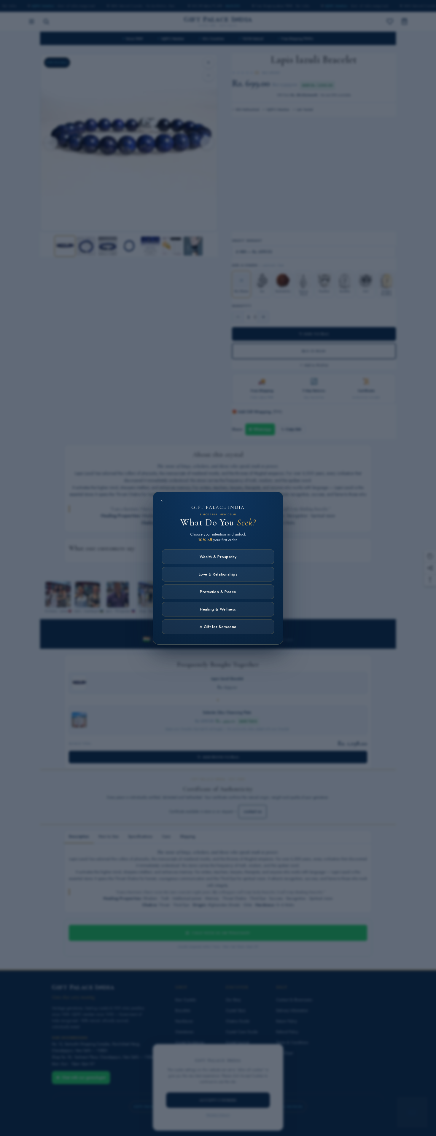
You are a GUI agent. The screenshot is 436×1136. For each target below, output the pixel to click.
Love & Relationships (218, 574)
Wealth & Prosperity (218, 557)
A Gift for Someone (218, 627)
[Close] (162, 500)
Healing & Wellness (218, 609)
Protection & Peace (218, 592)
